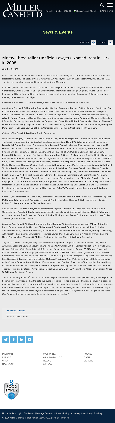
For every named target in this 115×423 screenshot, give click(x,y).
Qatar (87, 357)
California (49, 354)
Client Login (63, 11)
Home (5, 413)
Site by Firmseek (60, 417)
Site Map (98, 413)
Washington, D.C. (53, 357)
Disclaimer (29, 413)
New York (7, 364)
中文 (40, 11)
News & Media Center (17, 316)
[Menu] (109, 6)
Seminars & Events (16, 310)
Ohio (5, 361)
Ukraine (88, 361)
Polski (49, 11)
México (47, 361)
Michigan (7, 354)
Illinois (6, 357)
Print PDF (84, 42)
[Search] (102, 5)
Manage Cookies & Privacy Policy (52, 413)
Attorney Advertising (81, 413)
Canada (47, 364)
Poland (88, 354)
